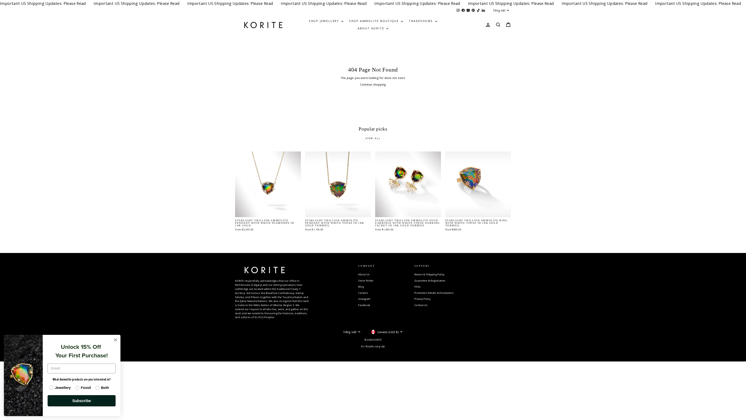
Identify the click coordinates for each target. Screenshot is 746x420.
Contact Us (421, 305)
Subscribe (81, 401)
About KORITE (371, 28)
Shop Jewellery (324, 21)
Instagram (364, 299)
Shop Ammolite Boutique (374, 21)
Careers (363, 293)
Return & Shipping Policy (429, 274)
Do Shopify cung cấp (373, 346)
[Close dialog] (115, 339)
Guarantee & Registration (429, 280)
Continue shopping (373, 84)
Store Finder (366, 280)
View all (373, 138)
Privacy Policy (422, 299)
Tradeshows (421, 21)
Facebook (364, 305)
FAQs (417, 286)
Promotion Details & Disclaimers (434, 293)
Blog (361, 286)
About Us (364, 274)
